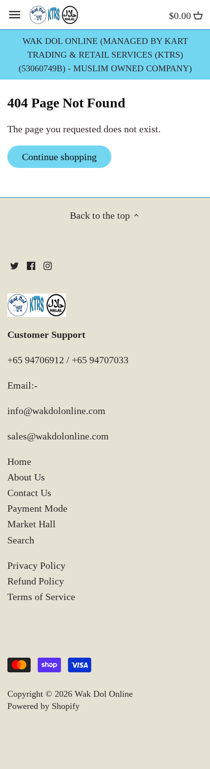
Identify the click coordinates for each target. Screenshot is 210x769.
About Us (26, 477)
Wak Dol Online (104, 694)
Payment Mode (37, 508)
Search (20, 540)
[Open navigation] (14, 14)
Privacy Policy (36, 565)
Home (19, 461)
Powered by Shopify (43, 706)
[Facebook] (31, 264)
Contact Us (29, 492)
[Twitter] (14, 264)
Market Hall (31, 524)
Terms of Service (41, 596)
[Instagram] (47, 264)
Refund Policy (35, 581)
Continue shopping (59, 156)
